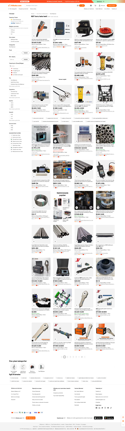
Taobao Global (68, 424)
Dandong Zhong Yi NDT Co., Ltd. (103, 79)
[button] (78, 5)
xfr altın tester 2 (65, 121)
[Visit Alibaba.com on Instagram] (105, 408)
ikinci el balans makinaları (73, 381)
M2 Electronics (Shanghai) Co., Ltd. (61, 113)
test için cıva (60, 377)
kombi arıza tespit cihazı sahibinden (57, 381)
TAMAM (26, 52)
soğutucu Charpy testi (66, 118)
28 (81, 356)
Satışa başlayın (99, 394)
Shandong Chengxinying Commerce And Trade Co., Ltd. (84, 253)
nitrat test (24, 377)
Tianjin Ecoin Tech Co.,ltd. (101, 45)
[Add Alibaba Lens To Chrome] (30, 417)
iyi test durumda (15, 377)
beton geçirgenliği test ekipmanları (100, 118)
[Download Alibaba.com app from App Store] (98, 417)
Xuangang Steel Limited (37, 251)
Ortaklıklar (98, 402)
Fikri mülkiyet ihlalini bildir (80, 402)
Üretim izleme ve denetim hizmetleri (40, 402)
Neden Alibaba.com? (15, 391)
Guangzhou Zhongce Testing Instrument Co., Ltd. (41, 154)
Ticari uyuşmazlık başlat (80, 396)
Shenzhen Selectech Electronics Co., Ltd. (84, 220)
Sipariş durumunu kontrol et (102, 396)
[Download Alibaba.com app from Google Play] (109, 417)
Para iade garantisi (36, 394)
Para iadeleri (77, 399)
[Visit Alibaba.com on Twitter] (102, 408)
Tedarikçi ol (98, 391)
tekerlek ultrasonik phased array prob (50, 121)
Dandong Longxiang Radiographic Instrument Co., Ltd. (84, 78)
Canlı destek (77, 394)
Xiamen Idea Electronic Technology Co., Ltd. (84, 151)
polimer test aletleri (102, 377)
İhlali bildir (77, 405)
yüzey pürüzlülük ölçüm (97, 381)
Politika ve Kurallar (36, 405)
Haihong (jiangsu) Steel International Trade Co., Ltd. (41, 80)
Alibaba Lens (19, 418)
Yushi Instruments (100, 186)
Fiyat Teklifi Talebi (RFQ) (58, 395)
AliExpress (42, 424)
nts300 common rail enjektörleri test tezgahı (96, 121)
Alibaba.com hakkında (16, 388)
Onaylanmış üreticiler (58, 392)
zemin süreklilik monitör (78, 121)
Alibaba (32, 13)
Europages (83, 424)
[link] (123, 417)
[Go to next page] (84, 357)
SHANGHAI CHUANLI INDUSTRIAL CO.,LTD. (41, 47)
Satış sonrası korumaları (37, 399)
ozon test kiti (36, 121)
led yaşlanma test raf (49, 377)
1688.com (47, 424)
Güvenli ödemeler (36, 391)
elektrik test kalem (15, 381)
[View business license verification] (75, 429)
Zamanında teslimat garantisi (38, 396)
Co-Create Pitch (15, 394)
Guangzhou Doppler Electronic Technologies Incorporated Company (41, 111)
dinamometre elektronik (38, 118)
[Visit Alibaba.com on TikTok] (111, 408)
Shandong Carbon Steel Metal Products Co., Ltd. (105, 154)
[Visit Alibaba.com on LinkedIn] (99, 408)
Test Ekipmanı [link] (53, 13)
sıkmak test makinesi (27, 381)
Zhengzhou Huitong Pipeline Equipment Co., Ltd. (105, 217)
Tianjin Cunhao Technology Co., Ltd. (61, 186)
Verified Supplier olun (100, 399)
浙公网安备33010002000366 (86, 428)
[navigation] (19, 185)
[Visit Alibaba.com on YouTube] (108, 408)
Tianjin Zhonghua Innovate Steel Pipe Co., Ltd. (41, 217)
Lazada (62, 424)
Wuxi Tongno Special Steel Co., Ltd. (61, 251)
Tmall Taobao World (55, 424)
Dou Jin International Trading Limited (40, 186)
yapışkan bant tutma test (53, 118)
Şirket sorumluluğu (15, 396)
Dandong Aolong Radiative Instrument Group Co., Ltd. (84, 112)
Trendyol (78, 424)
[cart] (96, 5)
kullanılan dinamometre (35, 377)
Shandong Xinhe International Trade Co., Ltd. (84, 186)
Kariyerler (13, 399)
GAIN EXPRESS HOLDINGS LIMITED (61, 155)
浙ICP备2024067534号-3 (99, 428)
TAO (74, 424)
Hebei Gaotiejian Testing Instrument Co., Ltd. (62, 45)
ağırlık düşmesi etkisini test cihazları (86, 377)
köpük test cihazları (71, 377)
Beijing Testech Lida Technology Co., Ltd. (105, 111)
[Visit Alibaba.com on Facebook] (96, 408)
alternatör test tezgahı (40, 381)
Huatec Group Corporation (81, 47)
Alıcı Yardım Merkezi (79, 391)
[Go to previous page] (61, 357)
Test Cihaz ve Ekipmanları (42, 13)
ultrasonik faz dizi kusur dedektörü (82, 118)
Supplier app (60, 418)
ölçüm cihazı (85, 381)
